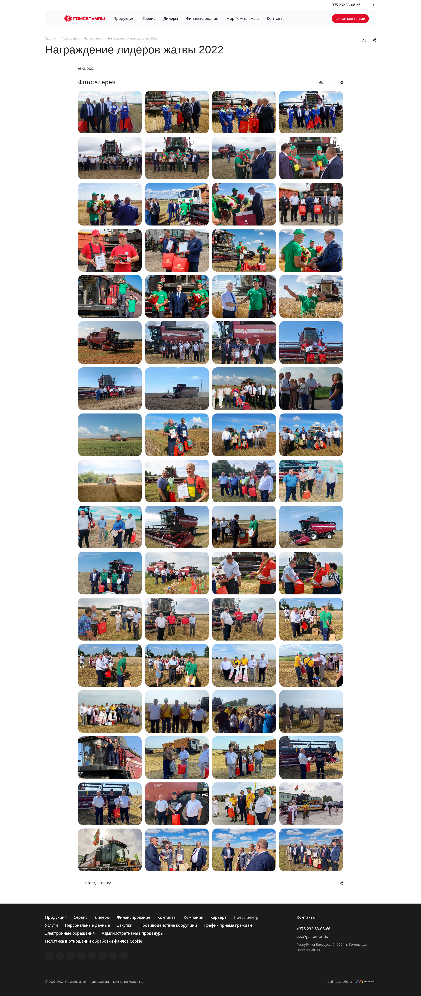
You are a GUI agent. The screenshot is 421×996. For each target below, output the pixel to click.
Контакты (167, 917)
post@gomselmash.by (312, 936)
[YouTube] (91, 955)
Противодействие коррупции (168, 925)
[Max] (123, 955)
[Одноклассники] (102, 955)
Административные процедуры (133, 933)
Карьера (218, 917)
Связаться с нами (350, 18)
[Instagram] (70, 955)
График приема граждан (228, 925)
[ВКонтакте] (49, 955)
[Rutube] (60, 955)
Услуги (51, 925)
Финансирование (133, 917)
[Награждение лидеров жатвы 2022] (110, 112)
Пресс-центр (246, 917)
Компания (193, 917)
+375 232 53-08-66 (345, 4)
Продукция (56, 917)
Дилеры (102, 917)
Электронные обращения (70, 933)
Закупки (124, 925)
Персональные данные (87, 925)
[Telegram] (81, 955)
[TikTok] (113, 955)
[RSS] (364, 39)
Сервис (80, 917)
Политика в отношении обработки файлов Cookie (93, 941)
